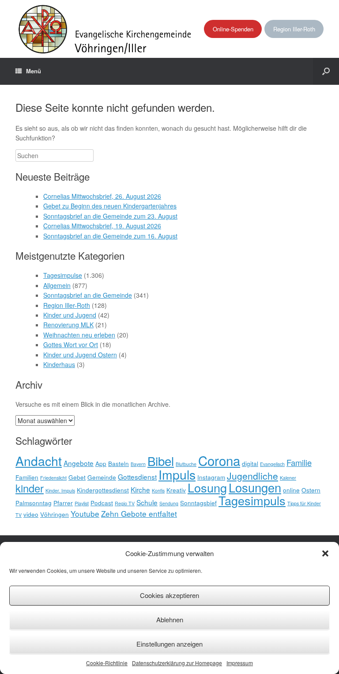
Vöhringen (54, 514)
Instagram (211, 477)
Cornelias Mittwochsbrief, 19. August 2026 (102, 225)
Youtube (85, 513)
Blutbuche (186, 464)
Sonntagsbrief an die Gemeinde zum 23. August (110, 216)
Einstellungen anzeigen (169, 643)
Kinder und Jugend (69, 314)
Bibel (160, 461)
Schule (147, 502)
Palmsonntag (33, 502)
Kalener (288, 477)
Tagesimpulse (62, 275)
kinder (29, 488)
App (100, 463)
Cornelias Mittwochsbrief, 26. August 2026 (102, 196)
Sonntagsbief (198, 502)
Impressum (239, 662)
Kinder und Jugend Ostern (80, 354)
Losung (207, 487)
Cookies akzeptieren (169, 595)
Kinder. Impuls (60, 490)
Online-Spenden (233, 29)
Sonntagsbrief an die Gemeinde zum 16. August (110, 235)
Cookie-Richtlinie (107, 662)
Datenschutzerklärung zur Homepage (177, 662)
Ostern (310, 489)
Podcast (101, 502)
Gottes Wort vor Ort (70, 344)
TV (18, 514)
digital (250, 463)
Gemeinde (101, 477)
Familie (299, 462)
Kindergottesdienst (103, 489)
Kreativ (176, 489)
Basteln (118, 463)
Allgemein (57, 285)
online (291, 489)
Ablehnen (169, 619)
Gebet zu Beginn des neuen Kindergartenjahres (110, 205)
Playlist (82, 503)
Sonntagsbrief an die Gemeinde (87, 295)
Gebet (77, 477)
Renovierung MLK (68, 324)
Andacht (38, 460)
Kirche (140, 489)
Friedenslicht (53, 477)
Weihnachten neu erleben (79, 334)
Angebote (79, 463)
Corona (219, 460)
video (30, 514)
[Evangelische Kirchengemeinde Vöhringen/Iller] (105, 29)
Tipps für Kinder (304, 503)
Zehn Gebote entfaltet (139, 513)
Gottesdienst (137, 476)
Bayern (138, 464)
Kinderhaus (59, 364)
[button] (325, 553)
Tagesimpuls (252, 500)
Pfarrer (63, 502)
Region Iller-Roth (294, 29)
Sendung (168, 503)
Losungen (255, 487)
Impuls (177, 474)
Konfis (158, 490)
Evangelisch (272, 464)
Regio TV (125, 503)
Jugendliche (252, 475)
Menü (33, 71)
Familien (26, 477)
